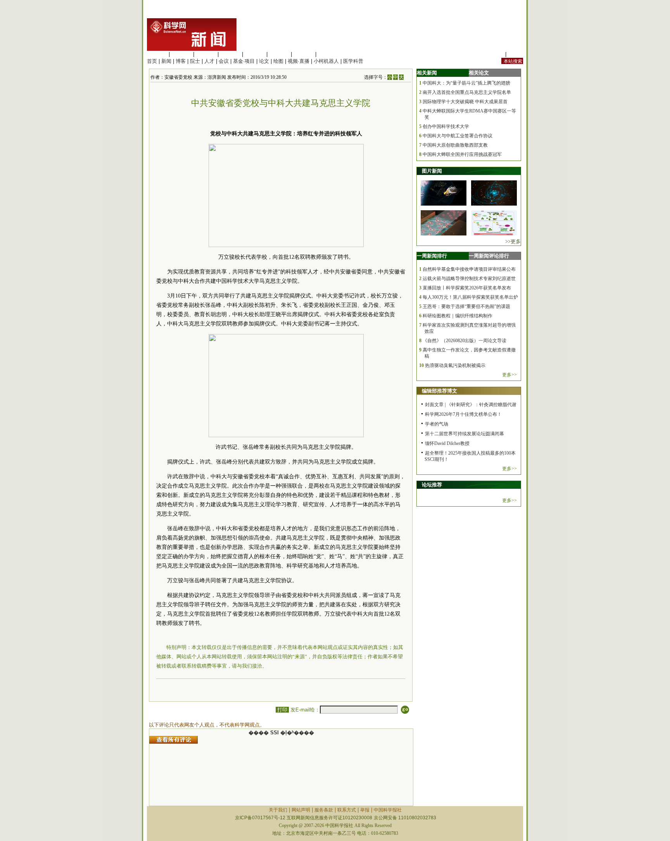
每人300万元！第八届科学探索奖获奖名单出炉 (470, 297)
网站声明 (301, 810)
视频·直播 (298, 61)
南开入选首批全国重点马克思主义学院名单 (467, 92)
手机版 (515, 54)
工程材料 (230, 54)
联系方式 (346, 810)
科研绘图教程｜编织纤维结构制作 (457, 315)
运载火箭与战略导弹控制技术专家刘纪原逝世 (469, 278)
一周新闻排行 (432, 256)
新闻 (166, 61)
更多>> (509, 374)
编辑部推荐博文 (439, 391)
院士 (195, 61)
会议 (224, 61)
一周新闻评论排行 (489, 256)
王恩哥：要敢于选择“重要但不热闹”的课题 (466, 306)
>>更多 (513, 241)
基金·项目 (244, 61)
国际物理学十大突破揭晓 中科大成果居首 (465, 101)
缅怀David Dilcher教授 (447, 443)
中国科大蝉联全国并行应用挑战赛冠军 (462, 154)
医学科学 (181, 54)
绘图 (278, 61)
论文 (264, 61)
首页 (152, 61)
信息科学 (255, 54)
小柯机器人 (326, 61)
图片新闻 (432, 171)
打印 (282, 710)
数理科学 (304, 54)
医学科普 (353, 61)
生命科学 (157, 54)
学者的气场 (436, 424)
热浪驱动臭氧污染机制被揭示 (455, 365)
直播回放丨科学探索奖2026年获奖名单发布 (467, 288)
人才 (209, 61)
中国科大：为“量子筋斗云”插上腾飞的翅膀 (466, 83)
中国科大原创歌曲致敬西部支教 (455, 145)
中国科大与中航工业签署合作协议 (457, 135)
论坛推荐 (432, 485)
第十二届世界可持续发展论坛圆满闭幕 (464, 433)
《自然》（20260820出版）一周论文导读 (464, 340)
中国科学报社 (388, 810)
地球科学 (279, 54)
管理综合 (328, 54)
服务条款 (323, 810)
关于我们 (278, 810)
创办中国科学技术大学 (446, 126)
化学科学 (206, 54)
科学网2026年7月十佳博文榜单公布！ (463, 414)
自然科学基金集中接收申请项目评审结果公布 (469, 269)
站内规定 (494, 54)
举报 (365, 810)
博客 (181, 61)
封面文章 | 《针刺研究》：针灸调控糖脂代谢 (470, 404)
